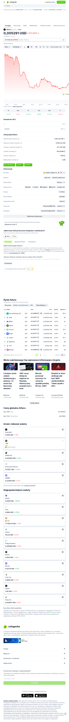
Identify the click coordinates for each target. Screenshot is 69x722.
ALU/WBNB (34, 313)
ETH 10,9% (59, 9)
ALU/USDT (34, 317)
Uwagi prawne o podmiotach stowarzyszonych (16, 302)
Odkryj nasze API (17, 106)
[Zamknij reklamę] (63, 441)
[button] (47, 177)
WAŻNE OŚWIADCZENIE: (11, 701)
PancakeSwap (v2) (14, 253)
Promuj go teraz (29, 485)
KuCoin (48, 249)
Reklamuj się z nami (10, 224)
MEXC (23, 253)
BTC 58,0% (53, 9)
